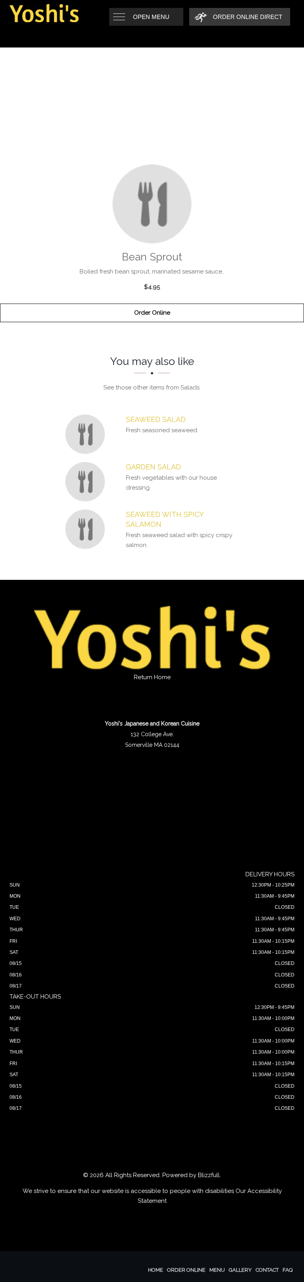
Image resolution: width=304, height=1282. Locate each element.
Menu (217, 1270)
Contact (267, 1270)
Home (155, 1270)
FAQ (288, 1270)
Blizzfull (209, 1175)
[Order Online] (152, 203)
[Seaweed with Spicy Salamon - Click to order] (87, 529)
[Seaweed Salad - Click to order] (87, 434)
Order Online (152, 312)
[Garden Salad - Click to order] (87, 481)
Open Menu (151, 16)
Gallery (240, 1270)
